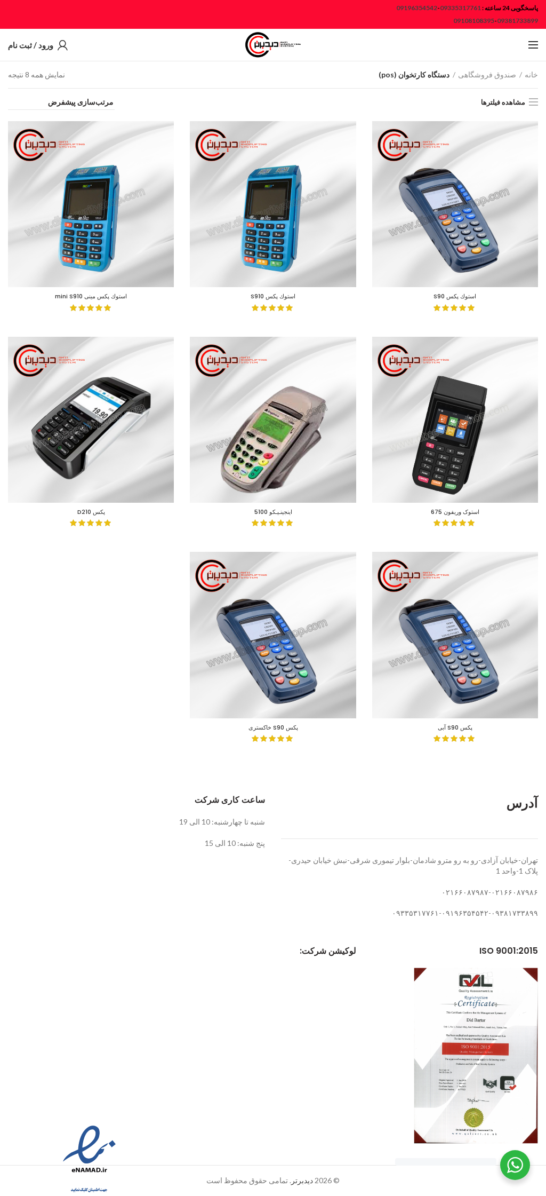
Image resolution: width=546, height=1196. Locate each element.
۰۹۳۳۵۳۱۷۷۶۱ (415, 912)
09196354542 (416, 8)
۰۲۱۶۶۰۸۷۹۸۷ (464, 892)
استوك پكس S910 (273, 296)
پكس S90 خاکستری (273, 727)
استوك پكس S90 (454, 296)
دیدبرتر (302, 1180)
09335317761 (460, 8)
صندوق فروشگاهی (487, 74)
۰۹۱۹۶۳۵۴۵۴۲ (464, 912)
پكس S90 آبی (455, 727)
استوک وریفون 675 (455, 512)
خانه (531, 74)
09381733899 (517, 21)
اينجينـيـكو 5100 (273, 512)
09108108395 (473, 21)
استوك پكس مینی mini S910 (91, 296)
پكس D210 (91, 512)
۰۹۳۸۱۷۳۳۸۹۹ (514, 912)
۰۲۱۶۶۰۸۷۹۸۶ (514, 892)
